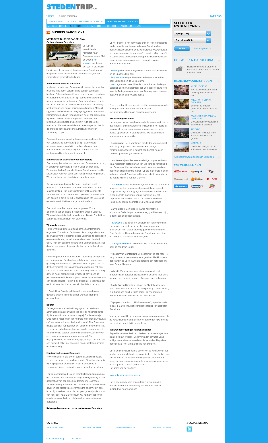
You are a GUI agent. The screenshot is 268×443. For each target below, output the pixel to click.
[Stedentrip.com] (71, 6)
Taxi (138, 26)
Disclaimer (76, 438)
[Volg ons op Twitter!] (189, 431)
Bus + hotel (76, 26)
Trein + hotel (95, 26)
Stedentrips (55, 21)
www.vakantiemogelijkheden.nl (125, 375)
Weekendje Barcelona (91, 427)
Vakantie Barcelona (54, 427)
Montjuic (196, 143)
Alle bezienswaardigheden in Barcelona (194, 157)
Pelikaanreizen (118, 77)
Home (51, 16)
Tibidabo (195, 129)
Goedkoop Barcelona (125, 427)
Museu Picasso (199, 86)
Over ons (216, 16)
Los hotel (112, 26)
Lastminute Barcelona (161, 427)
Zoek (182, 48)
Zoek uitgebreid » (202, 48)
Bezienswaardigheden (193, 80)
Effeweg (115, 70)
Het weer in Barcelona (193, 60)
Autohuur (127, 26)
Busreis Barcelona (68, 16)
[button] (192, 33)
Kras (113, 84)
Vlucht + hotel (57, 26)
